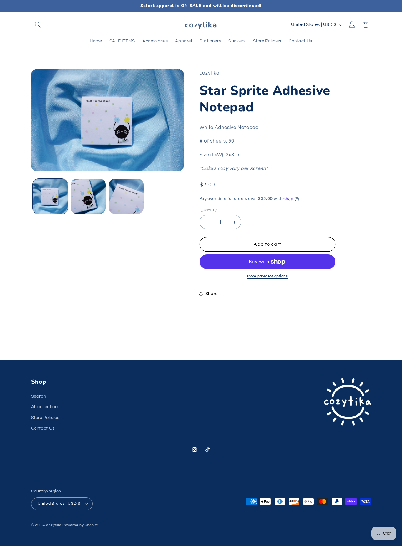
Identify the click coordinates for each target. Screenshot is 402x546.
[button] (38, 25)
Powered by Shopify (80, 525)
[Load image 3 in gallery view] (126, 196)
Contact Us (43, 428)
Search (38, 396)
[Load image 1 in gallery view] (50, 196)
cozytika (53, 525)
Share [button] (211, 294)
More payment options (267, 276)
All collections (45, 407)
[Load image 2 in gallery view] (88, 196)
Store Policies (45, 418)
